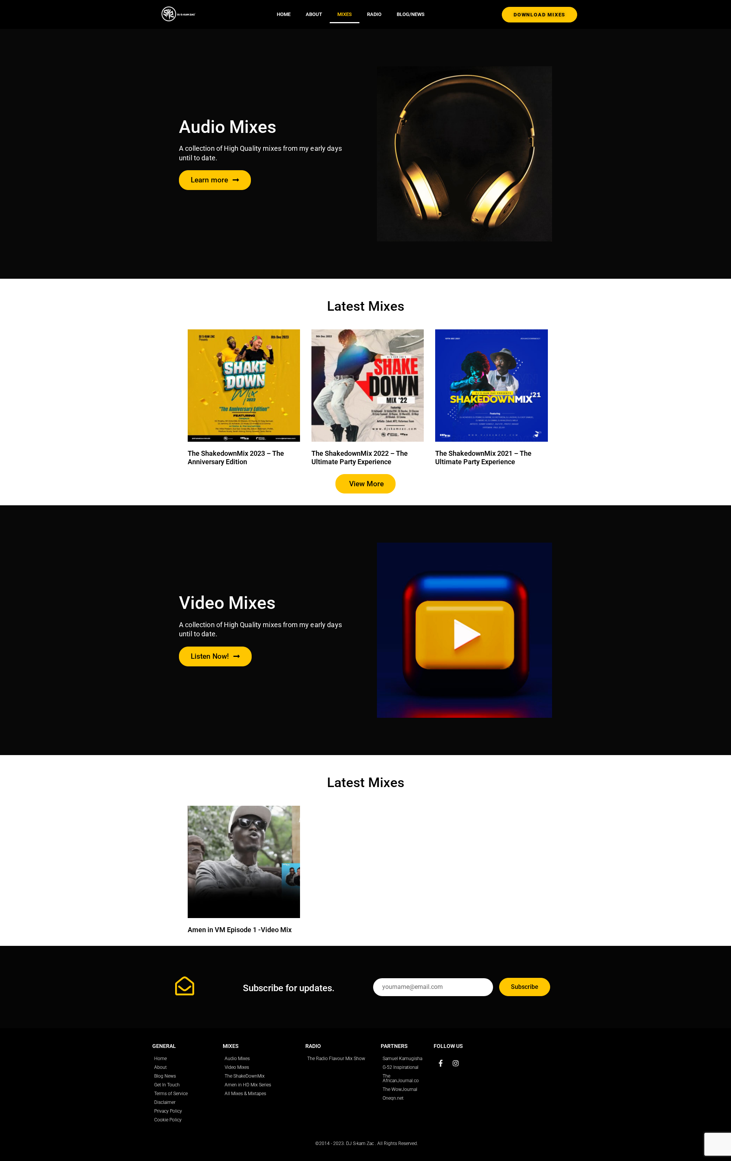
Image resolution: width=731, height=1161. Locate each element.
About (314, 14)
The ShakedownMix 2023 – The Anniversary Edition (236, 457)
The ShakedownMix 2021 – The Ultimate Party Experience (483, 457)
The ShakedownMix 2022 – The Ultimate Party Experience (359, 457)
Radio (374, 14)
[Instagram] (456, 1063)
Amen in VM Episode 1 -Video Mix (240, 930)
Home (283, 14)
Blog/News (411, 14)
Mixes (344, 14)
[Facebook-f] (440, 1063)
